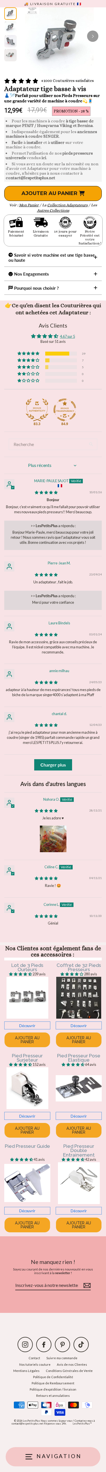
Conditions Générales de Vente (69, 1371)
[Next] (92, 36)
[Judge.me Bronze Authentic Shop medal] (37, 410)
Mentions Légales (26, 1371)
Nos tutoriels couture (35, 1364)
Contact (34, 1358)
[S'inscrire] (86, 1285)
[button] (29, 354)
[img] (46, 492)
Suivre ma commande (61, 1358)
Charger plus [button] (53, 764)
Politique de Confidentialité (53, 1377)
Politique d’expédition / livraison (53, 1389)
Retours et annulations (53, 1395)
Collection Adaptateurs (67, 205)
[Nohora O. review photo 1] (53, 838)
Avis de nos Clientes (72, 1364)
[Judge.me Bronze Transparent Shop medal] (64, 410)
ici (44, 157)
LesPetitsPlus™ (82, 1423)
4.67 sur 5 (67, 336)
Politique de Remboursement (53, 1383)
